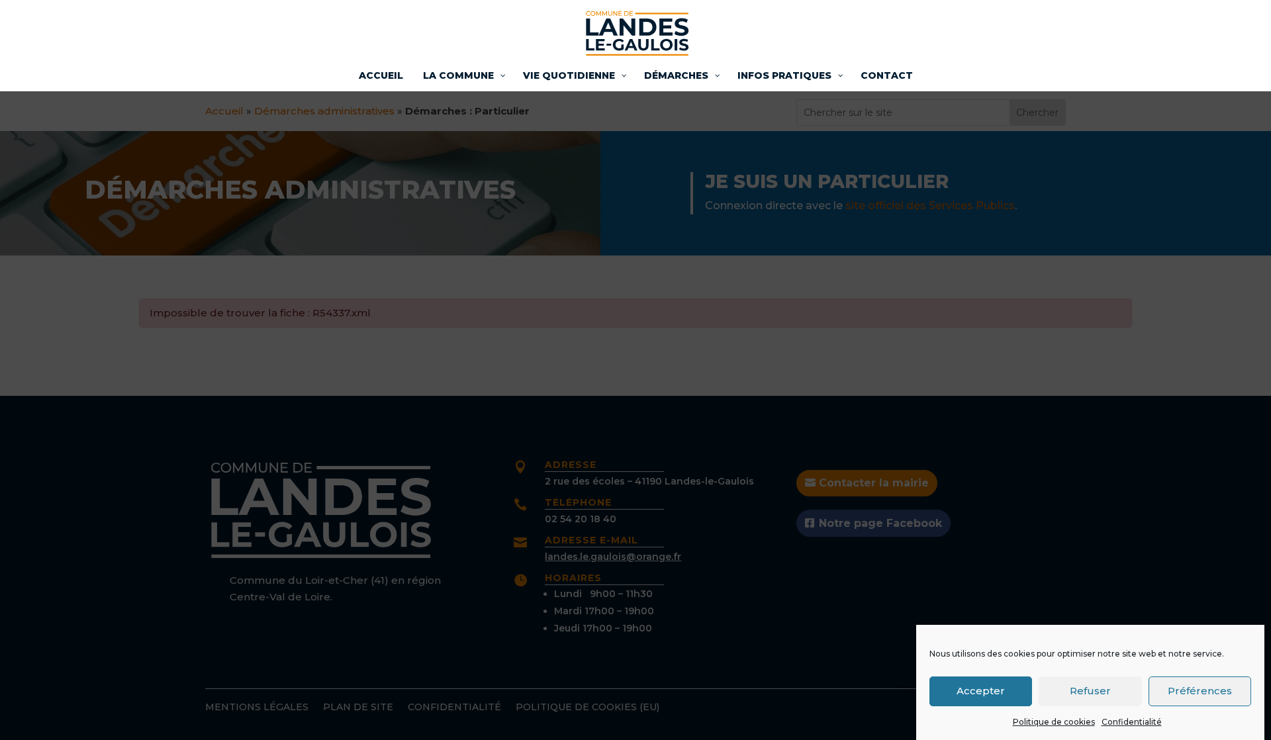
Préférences (1200, 690)
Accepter (981, 690)
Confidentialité (1132, 722)
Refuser (1090, 690)
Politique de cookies (1054, 722)
